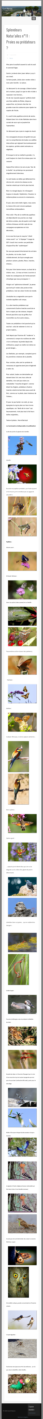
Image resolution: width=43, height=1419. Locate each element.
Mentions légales (23, 1417)
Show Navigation (34, 18)
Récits (11, 58)
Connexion (32, 1413)
